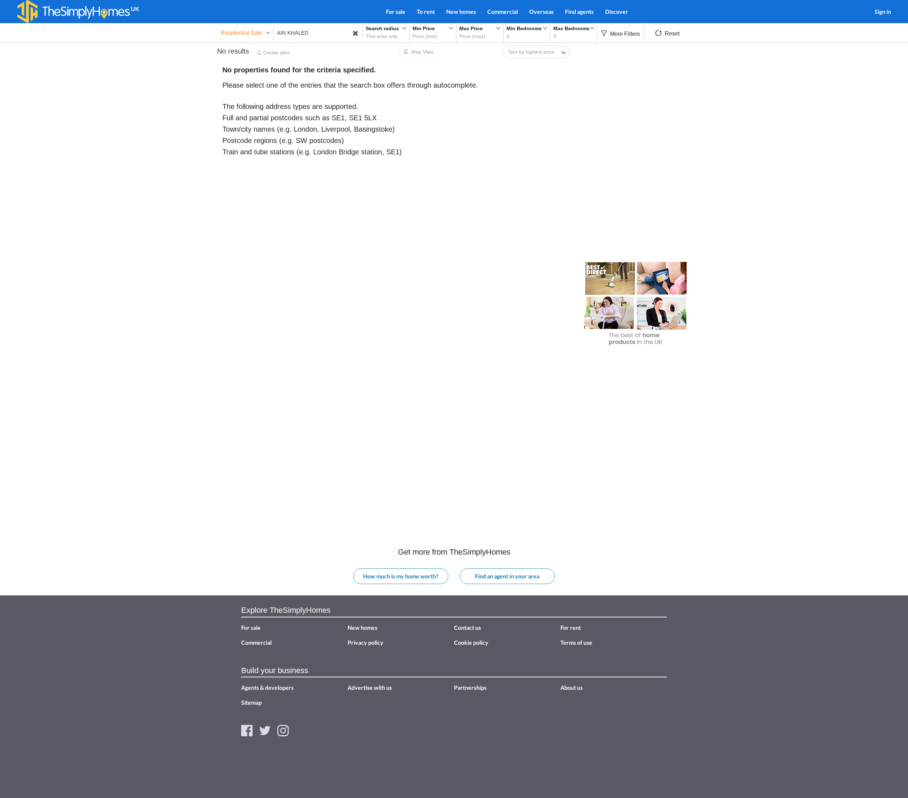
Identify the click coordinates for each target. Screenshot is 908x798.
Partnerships (470, 687)
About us (571, 687)
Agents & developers (267, 687)
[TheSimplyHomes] (73, 11)
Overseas (541, 11)
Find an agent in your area (507, 576)
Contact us (467, 627)
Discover (616, 11)
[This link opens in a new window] (247, 730)
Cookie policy (471, 642)
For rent (570, 627)
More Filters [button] (624, 34)
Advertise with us (370, 687)
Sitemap (251, 702)
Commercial (502, 11)
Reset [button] (671, 34)
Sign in (883, 11)
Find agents (579, 11)
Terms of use (576, 642)
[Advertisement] (636, 98)
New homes (461, 11)
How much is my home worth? (400, 576)
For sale (395, 11)
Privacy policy (365, 642)
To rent (426, 11)
